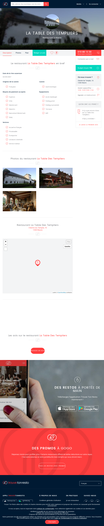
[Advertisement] (88, 161)
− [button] (5, 244)
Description (7, 53)
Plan (27, 53)
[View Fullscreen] (5, 249)
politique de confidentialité (45, 509)
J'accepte (52, 522)
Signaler (87, 95)
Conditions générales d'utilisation (50, 500)
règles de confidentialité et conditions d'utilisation (70, 518)
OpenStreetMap (62, 292)
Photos (18, 53)
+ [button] (5, 241)
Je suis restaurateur (72, 500)
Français (84, 483)
